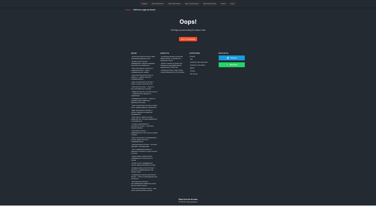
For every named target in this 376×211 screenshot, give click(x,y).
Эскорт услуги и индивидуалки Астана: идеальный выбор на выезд (143, 164)
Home (127, 10)
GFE (191, 59)
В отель (192, 71)
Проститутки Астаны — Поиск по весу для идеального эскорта (142, 88)
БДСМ (192, 68)
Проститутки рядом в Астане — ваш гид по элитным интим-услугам (143, 189)
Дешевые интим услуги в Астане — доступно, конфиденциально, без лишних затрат (143, 170)
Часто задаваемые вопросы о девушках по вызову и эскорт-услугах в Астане (144, 151)
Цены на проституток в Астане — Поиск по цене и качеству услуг (142, 83)
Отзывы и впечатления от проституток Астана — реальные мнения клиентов (142, 126)
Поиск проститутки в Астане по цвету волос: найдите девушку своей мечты (144, 106)
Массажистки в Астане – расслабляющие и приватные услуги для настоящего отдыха (143, 183)
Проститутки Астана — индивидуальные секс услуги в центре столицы (144, 132)
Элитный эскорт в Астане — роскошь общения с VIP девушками (144, 145)
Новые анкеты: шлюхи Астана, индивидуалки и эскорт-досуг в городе (142, 158)
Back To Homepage (188, 39)
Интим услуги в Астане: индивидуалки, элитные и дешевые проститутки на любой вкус (143, 63)
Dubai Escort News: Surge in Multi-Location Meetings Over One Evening (172, 71)
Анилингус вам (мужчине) (199, 62)
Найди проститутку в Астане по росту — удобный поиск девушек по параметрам (144, 93)
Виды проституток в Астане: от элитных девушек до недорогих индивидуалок (142, 112)
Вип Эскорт (194, 74)
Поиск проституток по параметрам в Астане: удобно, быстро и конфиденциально (144, 139)
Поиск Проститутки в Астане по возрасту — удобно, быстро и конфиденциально (142, 77)
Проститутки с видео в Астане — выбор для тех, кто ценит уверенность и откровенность (144, 119)
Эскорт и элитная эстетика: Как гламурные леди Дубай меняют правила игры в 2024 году (171, 65)
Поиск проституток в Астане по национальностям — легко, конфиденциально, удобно (142, 70)
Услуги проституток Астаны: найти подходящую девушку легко (143, 57)
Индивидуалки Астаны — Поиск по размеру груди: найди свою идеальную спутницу (143, 100)
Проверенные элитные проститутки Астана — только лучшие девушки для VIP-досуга (144, 176)
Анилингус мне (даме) (197, 65)
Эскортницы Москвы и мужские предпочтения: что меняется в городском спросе (171, 58)
